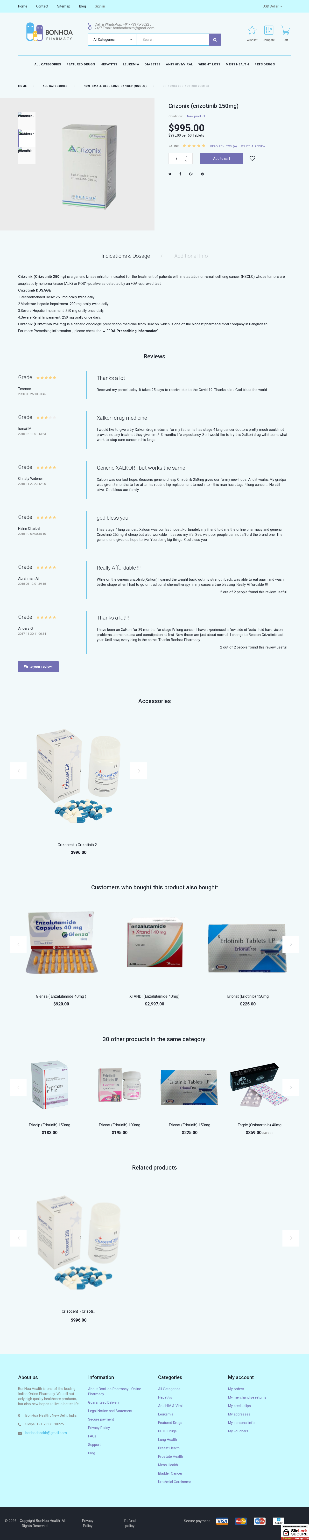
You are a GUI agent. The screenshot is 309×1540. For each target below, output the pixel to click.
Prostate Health (170, 1456)
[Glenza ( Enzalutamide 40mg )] (61, 945)
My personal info (241, 1423)
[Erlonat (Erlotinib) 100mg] (119, 1084)
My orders (236, 1389)
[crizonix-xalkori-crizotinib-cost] (26, 138)
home (22, 6)
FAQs (92, 1436)
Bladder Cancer (170, 1473)
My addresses (239, 1414)
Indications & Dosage (125, 256)
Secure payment (101, 1419)
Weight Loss (209, 64)
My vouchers (238, 1431)
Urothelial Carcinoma (174, 1482)
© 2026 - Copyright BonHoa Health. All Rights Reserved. (35, 1523)
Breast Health (169, 1448)
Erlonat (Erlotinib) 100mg (119, 1125)
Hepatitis (108, 64)
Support (94, 1444)
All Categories (47, 64)
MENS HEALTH (237, 64)
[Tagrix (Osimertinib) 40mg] (259, 1084)
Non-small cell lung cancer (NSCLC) (115, 86)
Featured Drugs (81, 64)
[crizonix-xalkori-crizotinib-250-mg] (26, 121)
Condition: (176, 116)
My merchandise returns (247, 1397)
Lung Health (167, 1439)
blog (82, 6)
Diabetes (152, 64)
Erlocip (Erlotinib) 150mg (49, 1125)
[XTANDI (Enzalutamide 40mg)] (155, 945)
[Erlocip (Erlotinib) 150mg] (49, 1084)
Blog (91, 1453)
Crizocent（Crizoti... (78, 1311)
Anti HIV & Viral (170, 1406)
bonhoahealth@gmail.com (46, 1433)
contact (42, 6)
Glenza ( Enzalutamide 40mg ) (61, 996)
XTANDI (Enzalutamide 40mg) (154, 996)
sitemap (63, 6)
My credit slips (239, 1406)
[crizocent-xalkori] (78, 775)
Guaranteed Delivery (103, 1402)
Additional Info (191, 256)
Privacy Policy (99, 1428)
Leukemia (131, 64)
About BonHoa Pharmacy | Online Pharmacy (114, 1391)
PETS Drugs (264, 64)
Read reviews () (223, 146)
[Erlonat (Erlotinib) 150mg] (248, 945)
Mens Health (168, 1465)
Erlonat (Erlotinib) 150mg (248, 996)
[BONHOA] (49, 31)
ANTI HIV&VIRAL (179, 64)
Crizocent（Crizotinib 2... (78, 845)
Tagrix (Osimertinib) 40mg (259, 1125)
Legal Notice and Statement (110, 1411)
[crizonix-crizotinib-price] (26, 155)
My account (241, 1377)
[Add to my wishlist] (252, 158)
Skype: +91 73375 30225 (44, 1424)
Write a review (253, 146)
